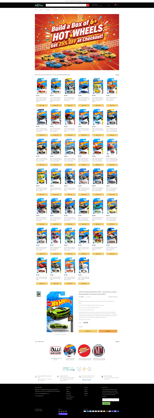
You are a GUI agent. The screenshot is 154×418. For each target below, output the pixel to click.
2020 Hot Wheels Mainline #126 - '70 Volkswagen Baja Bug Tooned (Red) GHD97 (112, 159)
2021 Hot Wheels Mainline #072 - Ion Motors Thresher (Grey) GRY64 (42, 130)
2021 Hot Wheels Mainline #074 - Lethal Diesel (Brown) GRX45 (55, 130)
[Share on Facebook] (109, 297)
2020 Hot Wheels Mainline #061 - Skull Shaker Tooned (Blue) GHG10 (70, 219)
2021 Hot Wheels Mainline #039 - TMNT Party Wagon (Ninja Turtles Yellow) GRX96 (97, 99)
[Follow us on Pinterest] (66, 411)
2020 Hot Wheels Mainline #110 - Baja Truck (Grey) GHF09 (55, 278)
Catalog (41, 9)
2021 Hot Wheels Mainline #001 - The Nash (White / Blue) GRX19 (69, 99)
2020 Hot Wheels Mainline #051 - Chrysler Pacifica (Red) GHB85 (41, 219)
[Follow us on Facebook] (59, 411)
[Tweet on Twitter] (114, 297)
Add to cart (42, 105)
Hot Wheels (55, 9)
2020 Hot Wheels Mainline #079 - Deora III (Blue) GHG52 (97, 219)
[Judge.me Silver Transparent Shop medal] (89, 369)
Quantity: (81, 326)
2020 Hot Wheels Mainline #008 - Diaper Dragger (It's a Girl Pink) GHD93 (83, 189)
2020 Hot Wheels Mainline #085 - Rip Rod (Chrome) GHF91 (83, 248)
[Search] (87, 5)
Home (36, 9)
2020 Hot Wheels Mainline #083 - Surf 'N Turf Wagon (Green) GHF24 (69, 248)
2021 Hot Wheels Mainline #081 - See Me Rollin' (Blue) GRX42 (98, 130)
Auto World (47, 9)
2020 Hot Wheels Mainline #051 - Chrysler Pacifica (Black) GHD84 (55, 219)
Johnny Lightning (65, 9)
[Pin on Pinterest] (112, 297)
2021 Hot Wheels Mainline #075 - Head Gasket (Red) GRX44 (69, 130)
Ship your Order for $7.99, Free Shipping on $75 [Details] (77, 1)
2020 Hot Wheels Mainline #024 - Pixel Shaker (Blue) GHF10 (69, 189)
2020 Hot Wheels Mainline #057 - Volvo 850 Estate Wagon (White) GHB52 (97, 189)
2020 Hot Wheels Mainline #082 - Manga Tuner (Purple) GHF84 (55, 248)
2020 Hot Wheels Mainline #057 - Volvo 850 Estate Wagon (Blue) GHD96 (111, 189)
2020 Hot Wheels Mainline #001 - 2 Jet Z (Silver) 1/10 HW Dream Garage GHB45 (111, 130)
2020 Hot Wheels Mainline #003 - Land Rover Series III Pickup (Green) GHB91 (56, 159)
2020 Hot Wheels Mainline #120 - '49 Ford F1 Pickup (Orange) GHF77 (69, 278)
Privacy (85, 389)
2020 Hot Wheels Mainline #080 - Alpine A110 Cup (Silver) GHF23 (41, 248)
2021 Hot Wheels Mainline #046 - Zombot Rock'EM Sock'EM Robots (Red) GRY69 (41, 99)
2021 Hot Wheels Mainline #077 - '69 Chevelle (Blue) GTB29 (83, 130)
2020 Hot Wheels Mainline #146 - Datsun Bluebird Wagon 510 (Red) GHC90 (97, 159)
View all (117, 74)
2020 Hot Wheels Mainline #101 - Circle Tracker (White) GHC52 (111, 248)
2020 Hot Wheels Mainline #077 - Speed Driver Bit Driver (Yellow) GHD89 (111, 219)
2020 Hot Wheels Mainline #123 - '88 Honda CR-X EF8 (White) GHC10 (84, 278)
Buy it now (108, 331)
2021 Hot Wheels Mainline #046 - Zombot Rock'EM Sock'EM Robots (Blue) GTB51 (55, 99)
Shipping (86, 393)
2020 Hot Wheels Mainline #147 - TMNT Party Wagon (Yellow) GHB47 (41, 189)
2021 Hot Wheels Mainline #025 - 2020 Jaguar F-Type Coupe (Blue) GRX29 (84, 99)
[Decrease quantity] (85, 326)
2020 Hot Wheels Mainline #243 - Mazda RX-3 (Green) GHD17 (56, 189)
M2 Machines (75, 9)
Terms (85, 395)
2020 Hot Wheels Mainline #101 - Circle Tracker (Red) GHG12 (41, 278)
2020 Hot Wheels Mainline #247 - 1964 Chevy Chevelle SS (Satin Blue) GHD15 (70, 159)
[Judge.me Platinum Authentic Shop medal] (79, 369)
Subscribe (106, 403)
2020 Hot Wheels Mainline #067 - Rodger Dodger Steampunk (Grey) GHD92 (83, 219)
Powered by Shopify (38, 410)
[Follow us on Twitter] (61, 411)
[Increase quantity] (91, 326)
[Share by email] (116, 297)
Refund (85, 391)
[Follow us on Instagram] (64, 411)
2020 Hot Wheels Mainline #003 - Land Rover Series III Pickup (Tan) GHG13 (42, 159)
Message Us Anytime (86, 379)
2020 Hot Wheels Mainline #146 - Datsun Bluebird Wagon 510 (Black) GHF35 (83, 159)
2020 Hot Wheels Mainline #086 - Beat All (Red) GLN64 (97, 248)
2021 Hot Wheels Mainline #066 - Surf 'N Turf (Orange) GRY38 (111, 99)
